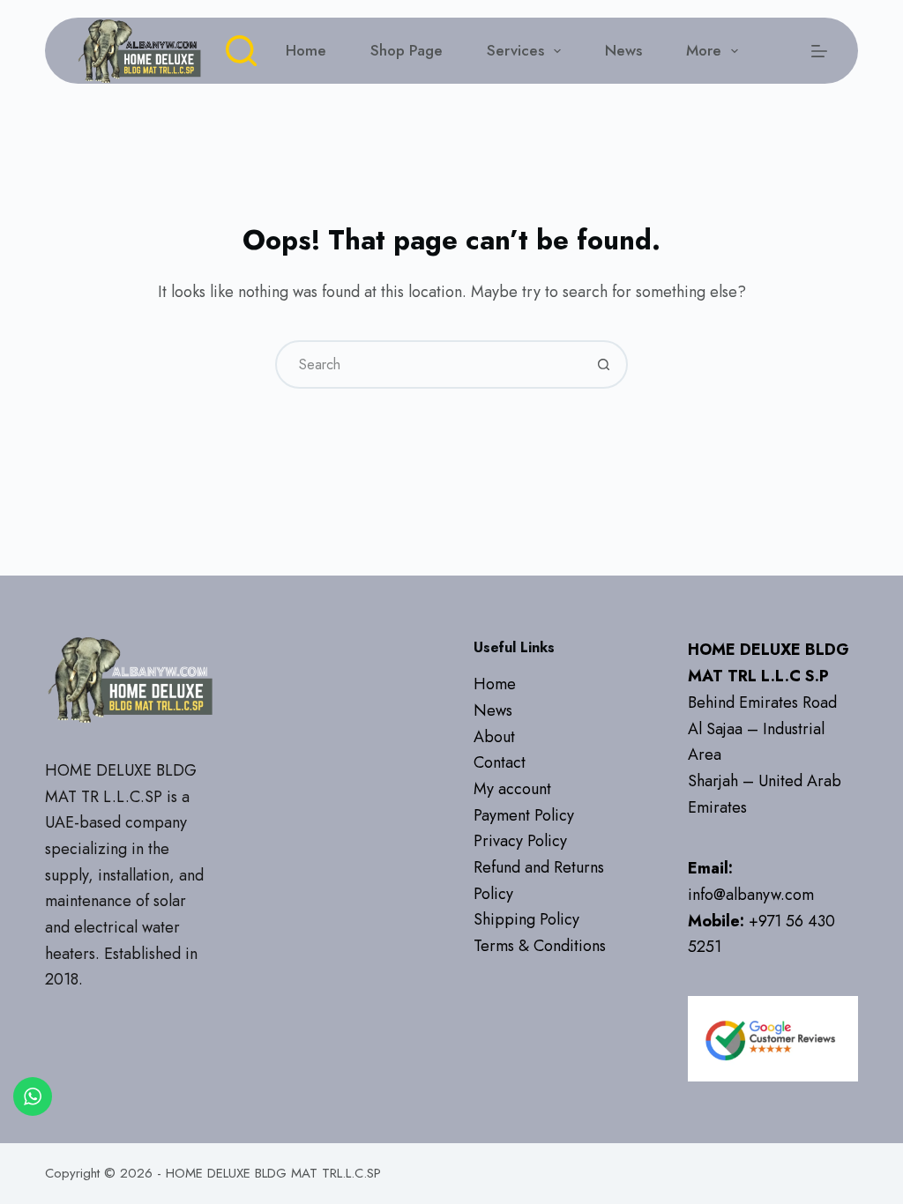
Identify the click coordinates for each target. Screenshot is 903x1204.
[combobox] (429, 364)
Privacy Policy (520, 840)
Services (515, 50)
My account (512, 788)
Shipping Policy (526, 919)
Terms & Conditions (540, 945)
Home (306, 50)
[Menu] (819, 51)
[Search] (241, 50)
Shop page (406, 50)
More (703, 50)
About (494, 736)
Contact (500, 762)
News (623, 50)
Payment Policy (524, 815)
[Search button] (603, 364)
